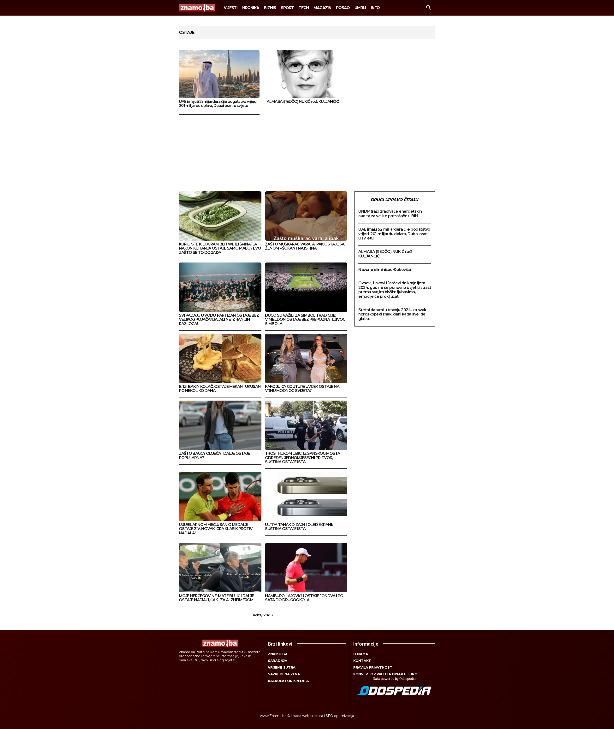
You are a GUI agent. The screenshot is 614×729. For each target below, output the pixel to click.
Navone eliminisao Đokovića (384, 269)
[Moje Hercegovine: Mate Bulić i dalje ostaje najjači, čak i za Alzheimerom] (220, 567)
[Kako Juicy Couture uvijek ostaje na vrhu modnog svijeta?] (306, 358)
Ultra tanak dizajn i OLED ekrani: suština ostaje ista (299, 526)
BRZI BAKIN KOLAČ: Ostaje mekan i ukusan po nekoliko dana (220, 388)
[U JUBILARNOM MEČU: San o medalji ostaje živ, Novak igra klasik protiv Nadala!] (220, 496)
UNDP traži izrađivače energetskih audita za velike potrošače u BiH (390, 213)
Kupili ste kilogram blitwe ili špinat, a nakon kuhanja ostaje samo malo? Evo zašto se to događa (220, 248)
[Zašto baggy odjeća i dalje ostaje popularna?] (220, 425)
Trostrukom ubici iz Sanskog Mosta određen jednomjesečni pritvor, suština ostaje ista (302, 457)
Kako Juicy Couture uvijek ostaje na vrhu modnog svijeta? (302, 388)
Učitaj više (261, 615)
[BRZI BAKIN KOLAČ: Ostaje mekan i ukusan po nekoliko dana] (220, 358)
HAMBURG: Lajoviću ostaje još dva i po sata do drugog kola (304, 598)
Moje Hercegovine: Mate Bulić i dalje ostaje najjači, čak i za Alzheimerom (216, 598)
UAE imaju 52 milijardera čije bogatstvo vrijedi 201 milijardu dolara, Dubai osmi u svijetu (218, 103)
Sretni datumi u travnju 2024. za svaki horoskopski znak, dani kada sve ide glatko (392, 314)
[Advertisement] (307, 150)
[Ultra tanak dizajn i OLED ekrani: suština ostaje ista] (306, 496)
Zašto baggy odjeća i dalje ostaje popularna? (214, 455)
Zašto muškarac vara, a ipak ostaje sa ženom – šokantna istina (304, 246)
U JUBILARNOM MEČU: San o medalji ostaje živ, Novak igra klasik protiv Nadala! (216, 528)
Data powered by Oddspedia (394, 679)
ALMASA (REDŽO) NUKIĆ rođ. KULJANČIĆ (303, 101)
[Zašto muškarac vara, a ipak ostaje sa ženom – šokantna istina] (306, 216)
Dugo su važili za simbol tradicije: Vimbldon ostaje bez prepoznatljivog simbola (305, 319)
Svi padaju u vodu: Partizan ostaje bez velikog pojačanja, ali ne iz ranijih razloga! (219, 319)
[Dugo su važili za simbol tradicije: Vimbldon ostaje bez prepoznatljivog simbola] (306, 287)
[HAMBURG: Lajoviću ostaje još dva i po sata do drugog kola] (306, 567)
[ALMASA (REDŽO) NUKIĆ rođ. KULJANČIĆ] (307, 74)
